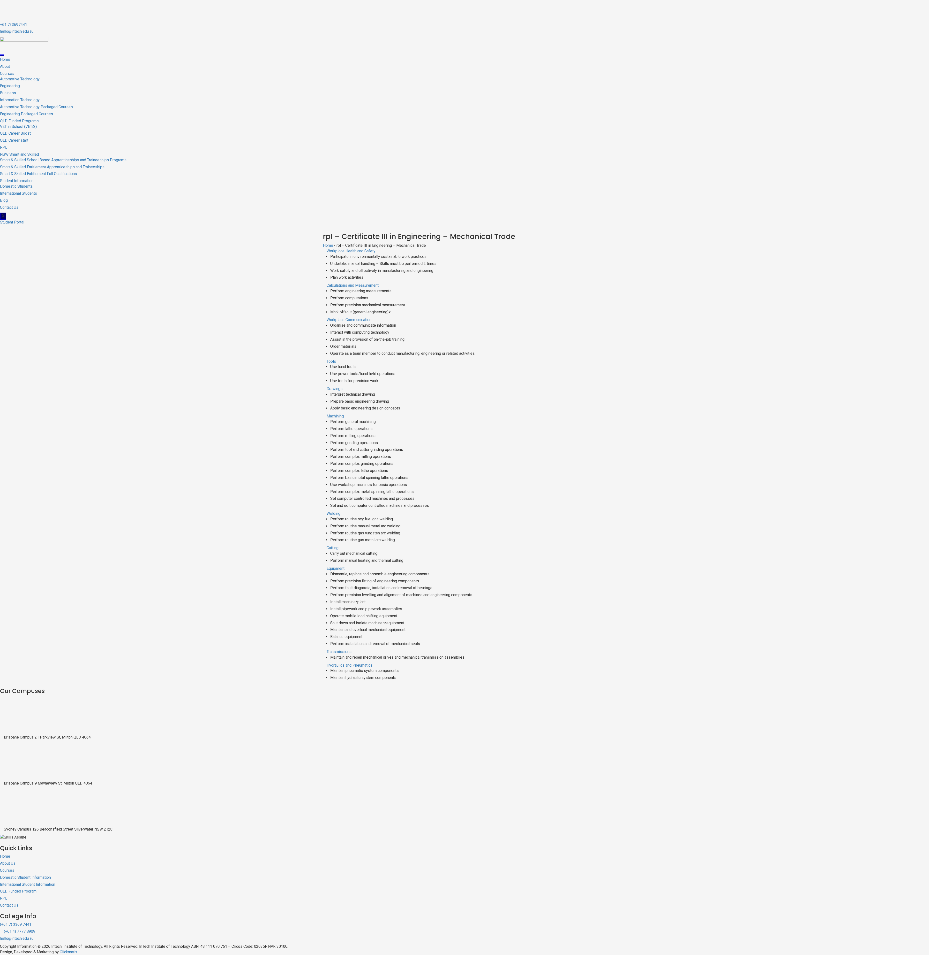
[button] (464, 251)
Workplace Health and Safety (351, 251)
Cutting (332, 548)
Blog (4, 200)
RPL (3, 147)
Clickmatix (68, 952)
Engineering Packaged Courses (26, 114)
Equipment (336, 568)
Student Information (16, 180)
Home (5, 59)
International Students (18, 193)
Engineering (10, 86)
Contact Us (9, 207)
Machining (335, 416)
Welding (333, 513)
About (5, 66)
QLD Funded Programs (19, 121)
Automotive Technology (20, 79)
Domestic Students (16, 186)
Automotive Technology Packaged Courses (36, 107)
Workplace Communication (349, 319)
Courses (7, 73)
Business (8, 93)
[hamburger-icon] (2, 55)
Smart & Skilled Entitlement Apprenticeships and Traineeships (52, 167)
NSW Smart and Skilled (19, 154)
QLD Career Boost (15, 133)
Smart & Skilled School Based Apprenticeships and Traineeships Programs (63, 160)
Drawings (335, 388)
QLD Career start (14, 140)
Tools (331, 361)
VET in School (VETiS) (18, 126)
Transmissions (339, 651)
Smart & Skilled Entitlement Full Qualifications (38, 173)
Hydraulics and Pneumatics (350, 665)
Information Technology (20, 100)
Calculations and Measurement (353, 285)
